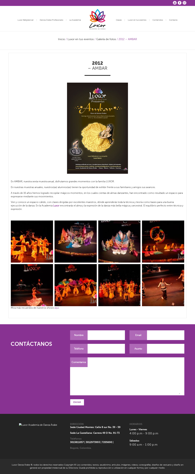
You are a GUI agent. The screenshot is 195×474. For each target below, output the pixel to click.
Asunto (138, 348)
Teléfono (79, 348)
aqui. (57, 307)
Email (138, 335)
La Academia (75, 20)
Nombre (78, 335)
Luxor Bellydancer (26, 20)
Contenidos (157, 20)
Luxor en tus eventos (137, 20)
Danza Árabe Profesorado (51, 20)
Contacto (173, 20)
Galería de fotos (106, 39)
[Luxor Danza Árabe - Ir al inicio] (97, 18)
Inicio (61, 39)
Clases (119, 20)
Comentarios (79, 362)
